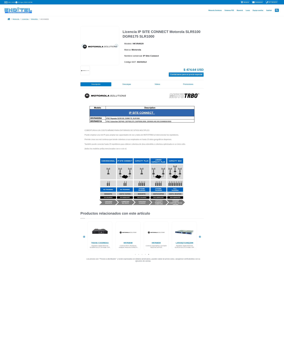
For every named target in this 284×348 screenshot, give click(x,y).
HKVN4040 (128, 243)
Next (200, 237)
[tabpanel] (100, 237)
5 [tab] (149, 254)
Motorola (16, 19)
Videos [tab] (157, 84)
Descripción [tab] (95, 84)
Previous (84, 237)
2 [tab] (139, 254)
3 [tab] (142, 254)
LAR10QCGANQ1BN (184, 243)
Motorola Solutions (215, 10)
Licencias (25, 19)
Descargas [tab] (126, 84)
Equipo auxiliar (258, 10)
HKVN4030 (156, 243)
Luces (248, 10)
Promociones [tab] (188, 84)
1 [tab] (135, 254)
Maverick (240, 10)
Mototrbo (34, 19)
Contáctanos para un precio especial (186, 74)
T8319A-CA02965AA (100, 243)
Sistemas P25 (229, 10)
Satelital (269, 10)
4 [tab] (145, 254)
